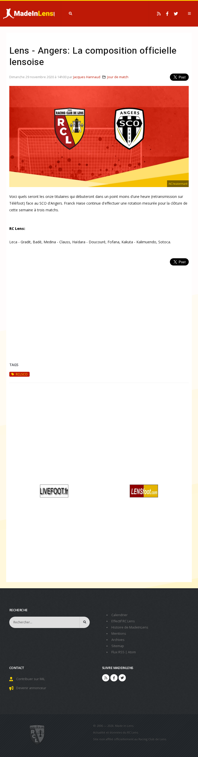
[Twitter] (175, 13)
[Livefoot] (54, 490)
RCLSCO (21, 374)
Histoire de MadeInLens (129, 627)
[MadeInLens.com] (37, 734)
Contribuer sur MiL (30, 679)
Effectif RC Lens (123, 621)
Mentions (118, 633)
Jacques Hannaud (86, 77)
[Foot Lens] (144, 490)
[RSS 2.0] (158, 13)
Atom (132, 652)
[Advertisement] (99, 308)
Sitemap (117, 646)
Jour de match (117, 77)
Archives (118, 640)
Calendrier (119, 615)
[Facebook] (167, 13)
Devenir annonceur (31, 688)
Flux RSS (118, 652)
